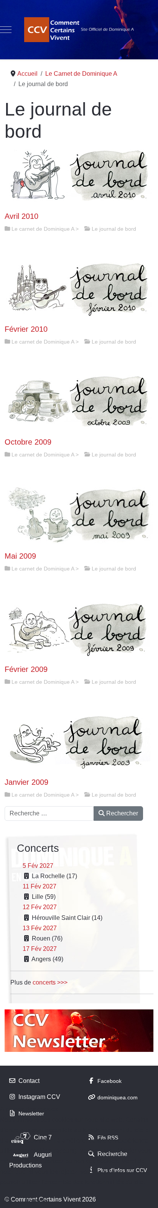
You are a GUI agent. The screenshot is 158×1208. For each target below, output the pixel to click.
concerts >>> (50, 982)
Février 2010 (26, 329)
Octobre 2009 (28, 442)
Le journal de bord (114, 229)
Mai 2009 (20, 556)
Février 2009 (26, 669)
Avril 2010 (21, 216)
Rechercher (121, 813)
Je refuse (36, 1200)
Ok (9, 1200)
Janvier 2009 (26, 782)
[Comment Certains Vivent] (79, 29)
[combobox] (49, 813)
